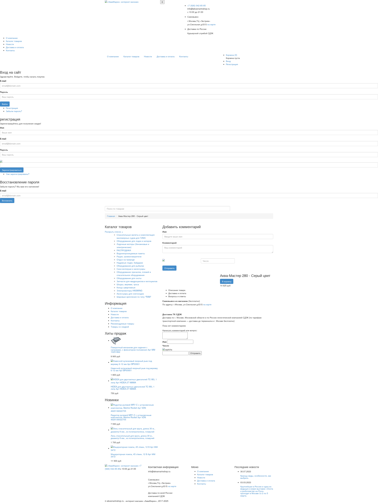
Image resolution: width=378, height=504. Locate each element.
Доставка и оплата (15, 47)
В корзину (226, 281)
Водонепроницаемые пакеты (131, 253)
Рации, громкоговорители (129, 256)
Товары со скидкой (120, 326)
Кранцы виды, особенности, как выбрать (255, 476)
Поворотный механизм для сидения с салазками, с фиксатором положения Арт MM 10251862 (133, 349)
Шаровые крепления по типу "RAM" (134, 296)
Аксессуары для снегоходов (130, 293)
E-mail (3, 80)
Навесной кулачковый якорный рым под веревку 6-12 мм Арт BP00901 (134, 369)
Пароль (4, 91)
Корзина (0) (231, 54)
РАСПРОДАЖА (124, 250)
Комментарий (169, 242)
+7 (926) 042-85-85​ (196, 5)
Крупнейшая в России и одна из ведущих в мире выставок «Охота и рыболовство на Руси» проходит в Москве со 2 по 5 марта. (256, 491)
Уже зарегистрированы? (17, 173)
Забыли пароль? (14, 111)
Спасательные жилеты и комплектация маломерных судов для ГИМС (136, 236)
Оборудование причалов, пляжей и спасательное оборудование (134, 273)
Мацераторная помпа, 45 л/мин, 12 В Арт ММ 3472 (133, 455)
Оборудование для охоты (129, 278)
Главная (111, 216)
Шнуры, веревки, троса (128, 284)
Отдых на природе (126, 259)
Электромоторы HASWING (129, 290)
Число (165, 345)
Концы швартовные (126, 287)
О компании (12, 37)
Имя (2, 127)
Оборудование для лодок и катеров (134, 240)
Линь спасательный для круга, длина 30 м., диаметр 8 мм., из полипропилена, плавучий (132, 436)
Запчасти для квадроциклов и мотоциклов (137, 281)
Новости (10, 44)
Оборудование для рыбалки (130, 265)
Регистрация (232, 64)
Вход (228, 61)
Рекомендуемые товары (122, 323)
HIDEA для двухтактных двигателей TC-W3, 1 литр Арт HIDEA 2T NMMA (132, 387)
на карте (211, 24)
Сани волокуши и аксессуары (131, 268)
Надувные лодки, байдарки (130, 262)
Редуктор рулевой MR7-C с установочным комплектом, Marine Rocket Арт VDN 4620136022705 (131, 417)
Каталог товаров (14, 41)
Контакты (10, 50)
